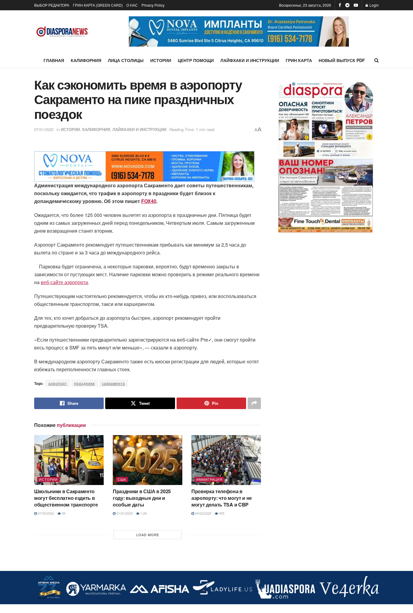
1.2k (143, 513)
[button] (239, 31)
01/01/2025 (124, 513)
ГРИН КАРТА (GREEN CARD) (98, 5)
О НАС (132, 5)
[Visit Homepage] (62, 31)
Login (374, 5)
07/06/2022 (45, 513)
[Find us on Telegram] (347, 5)
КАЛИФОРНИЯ (86, 60)
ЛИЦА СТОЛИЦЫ (126, 60)
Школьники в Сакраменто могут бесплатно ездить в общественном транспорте (66, 498)
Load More (147, 534)
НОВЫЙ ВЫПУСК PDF (342, 60)
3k (63, 513)
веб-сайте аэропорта (64, 282)
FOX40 (148, 201)
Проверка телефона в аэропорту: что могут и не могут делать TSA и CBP (221, 498)
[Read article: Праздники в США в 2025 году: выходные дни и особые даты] (147, 460)
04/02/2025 (202, 513)
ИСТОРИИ (160, 60)
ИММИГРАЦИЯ (209, 479)
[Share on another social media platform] (254, 403)
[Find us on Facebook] (340, 5)
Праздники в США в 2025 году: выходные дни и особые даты (142, 498)
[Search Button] (376, 60)
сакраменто (113, 383)
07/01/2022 (44, 129)
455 (221, 513)
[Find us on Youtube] (356, 5)
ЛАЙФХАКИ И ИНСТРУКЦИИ (249, 60)
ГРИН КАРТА (299, 60)
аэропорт (57, 383)
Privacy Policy (152, 5)
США (122, 479)
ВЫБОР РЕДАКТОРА (51, 5)
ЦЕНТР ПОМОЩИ (196, 60)
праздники (84, 383)
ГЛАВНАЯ (54, 60)
